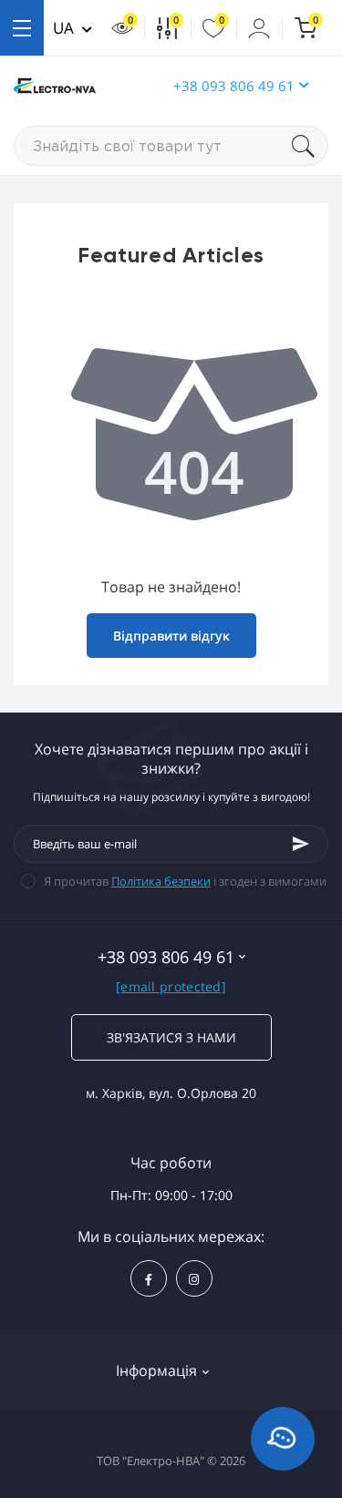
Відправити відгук (171, 635)
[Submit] (301, 844)
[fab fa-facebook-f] (148, 1278)
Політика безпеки (161, 881)
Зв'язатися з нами (171, 1037)
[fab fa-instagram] (194, 1278)
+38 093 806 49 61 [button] (234, 86)
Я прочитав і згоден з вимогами (185, 881)
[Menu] (22, 28)
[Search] (310, 146)
